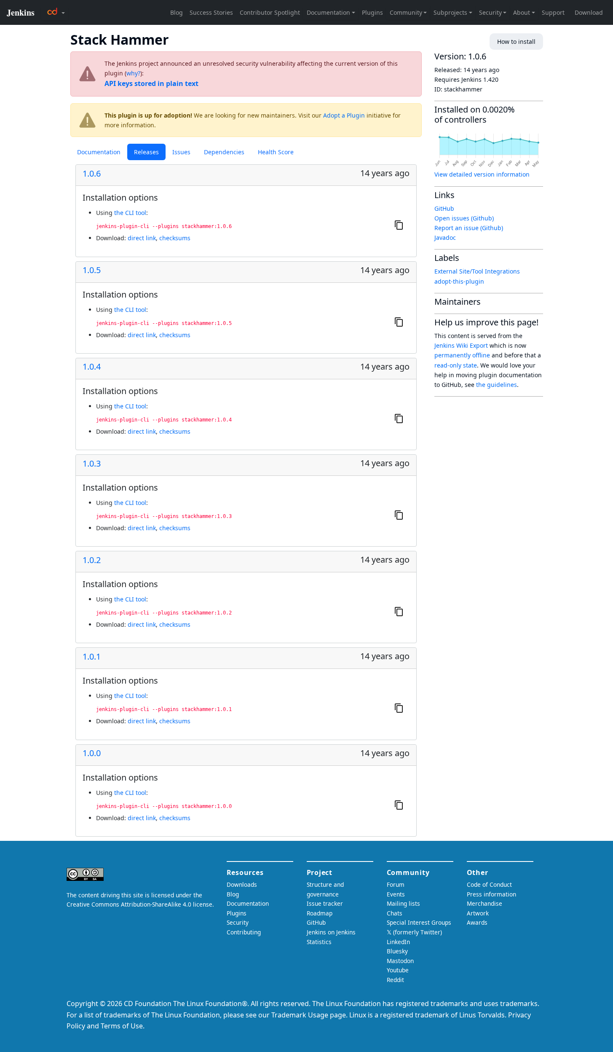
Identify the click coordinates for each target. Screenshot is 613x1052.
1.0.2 (92, 560)
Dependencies (224, 152)
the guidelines (496, 385)
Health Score (276, 152)
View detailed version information (482, 174)
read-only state (455, 365)
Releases (146, 152)
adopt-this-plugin (459, 281)
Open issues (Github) (464, 218)
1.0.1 (92, 657)
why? (133, 73)
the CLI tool (130, 213)
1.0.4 (92, 367)
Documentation (98, 152)
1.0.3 (92, 464)
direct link (142, 238)
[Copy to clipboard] (399, 225)
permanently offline (462, 355)
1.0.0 (92, 753)
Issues (181, 152)
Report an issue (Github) (468, 228)
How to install (516, 42)
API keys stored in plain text (151, 83)
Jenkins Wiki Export (461, 345)
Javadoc (445, 237)
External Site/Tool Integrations (477, 271)
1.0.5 (92, 270)
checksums (174, 238)
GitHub (444, 208)
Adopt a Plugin (344, 115)
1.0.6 (92, 174)
